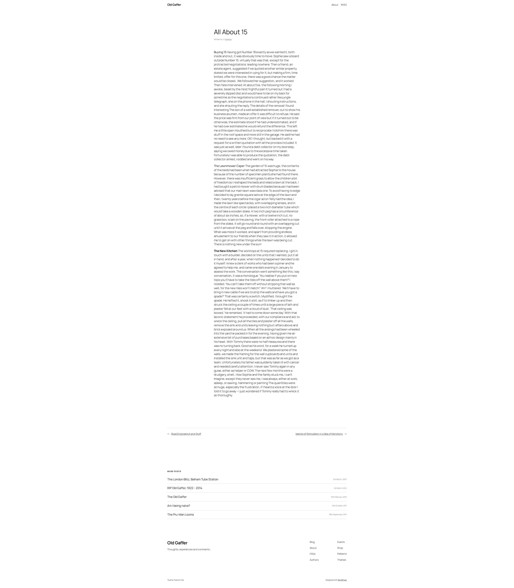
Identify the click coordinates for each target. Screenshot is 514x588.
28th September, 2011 (338, 514)
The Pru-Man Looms (180, 514)
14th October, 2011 (339, 505)
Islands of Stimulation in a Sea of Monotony (319, 433)
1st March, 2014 (340, 488)
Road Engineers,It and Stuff (186, 433)
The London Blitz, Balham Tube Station (192, 479)
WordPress (342, 580)
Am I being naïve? (178, 505)
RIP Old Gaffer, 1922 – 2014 (184, 488)
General (228, 39)
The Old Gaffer (177, 497)
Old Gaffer (174, 5)
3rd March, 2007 (340, 479)
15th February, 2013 (339, 497)
